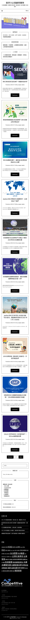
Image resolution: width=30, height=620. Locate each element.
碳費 (19, 568)
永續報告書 (6, 565)
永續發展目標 (16, 565)
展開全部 (5, 484)
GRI (14, 547)
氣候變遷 (8, 562)
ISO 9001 (8, 550)
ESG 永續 (6, 485)
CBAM (3, 547)
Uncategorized (7, 487)
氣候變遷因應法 (18, 562)
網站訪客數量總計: (7, 507)
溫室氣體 (14, 568)
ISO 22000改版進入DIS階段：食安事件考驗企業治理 (13, 530)
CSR (6, 547)
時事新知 (6, 492)
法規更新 (6, 494)
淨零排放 (25, 565)
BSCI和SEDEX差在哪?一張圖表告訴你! (15, 82)
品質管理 (14, 559)
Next (21, 457)
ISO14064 (23, 550)
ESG (10, 547)
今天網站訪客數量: (7, 504)
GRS (21, 547)
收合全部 (10, 484)
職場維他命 (6, 496)
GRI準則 (17, 547)
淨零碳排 (4, 568)
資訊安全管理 (6, 570)
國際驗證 (6, 489)
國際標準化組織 (21, 559)
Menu (27, 10)
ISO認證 (13, 553)
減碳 (9, 568)
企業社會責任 (17, 556)
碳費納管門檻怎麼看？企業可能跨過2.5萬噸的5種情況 (13, 533)
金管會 (10, 570)
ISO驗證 (21, 553)
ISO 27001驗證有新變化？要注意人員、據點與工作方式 (14, 519)
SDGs (5, 556)
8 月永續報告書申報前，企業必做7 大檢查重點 (12, 527)
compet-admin (21, 84)
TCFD (7, 556)
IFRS (24, 547)
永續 (25, 562)
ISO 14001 (17, 550)
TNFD (11, 556)
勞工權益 (10, 559)
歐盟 (4, 562)
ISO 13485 (13, 550)
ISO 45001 (7, 553)
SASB (3, 556)
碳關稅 (23, 568)
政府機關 (6, 491)
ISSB (25, 553)
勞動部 (6, 559)
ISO (3, 550)
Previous (10, 457)
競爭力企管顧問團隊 (15, 3)
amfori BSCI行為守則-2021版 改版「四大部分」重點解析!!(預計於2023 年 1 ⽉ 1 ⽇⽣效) (15, 317)
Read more (15, 95)
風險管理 (18, 571)
